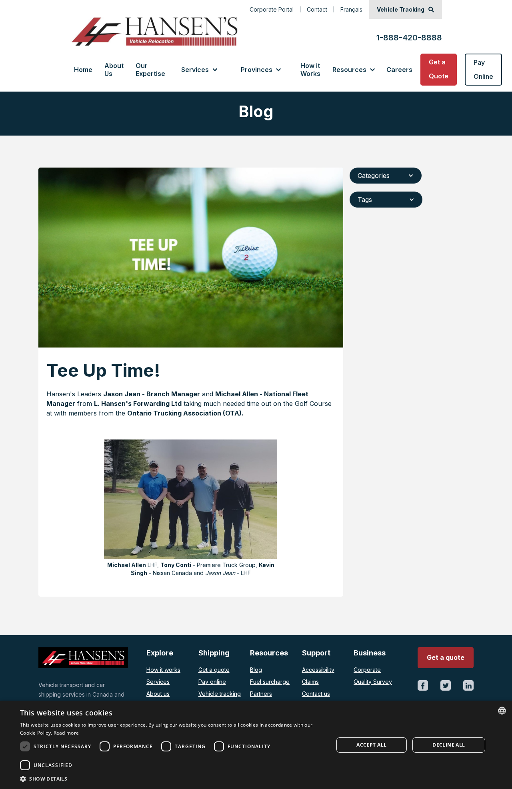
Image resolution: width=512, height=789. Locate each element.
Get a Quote (438, 69)
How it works (163, 669)
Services (158, 681)
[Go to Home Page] (154, 31)
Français (351, 9)
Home (83, 70)
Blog (256, 669)
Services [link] (195, 70)
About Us (114, 70)
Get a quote (214, 669)
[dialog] (256, 745)
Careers (399, 70)
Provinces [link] (256, 70)
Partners (261, 693)
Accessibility (318, 669)
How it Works (310, 70)
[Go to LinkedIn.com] (468, 685)
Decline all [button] (448, 744)
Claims (310, 681)
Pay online (212, 681)
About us (158, 693)
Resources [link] (349, 70)
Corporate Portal (272, 9)
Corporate (367, 669)
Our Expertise (150, 70)
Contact (317, 9)
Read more (66, 732)
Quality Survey (373, 681)
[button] (199, 70)
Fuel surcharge (270, 681)
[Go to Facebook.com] (423, 685)
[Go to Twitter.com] (445, 685)
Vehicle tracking (219, 693)
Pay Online (483, 69)
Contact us (316, 693)
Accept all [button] (371, 744)
